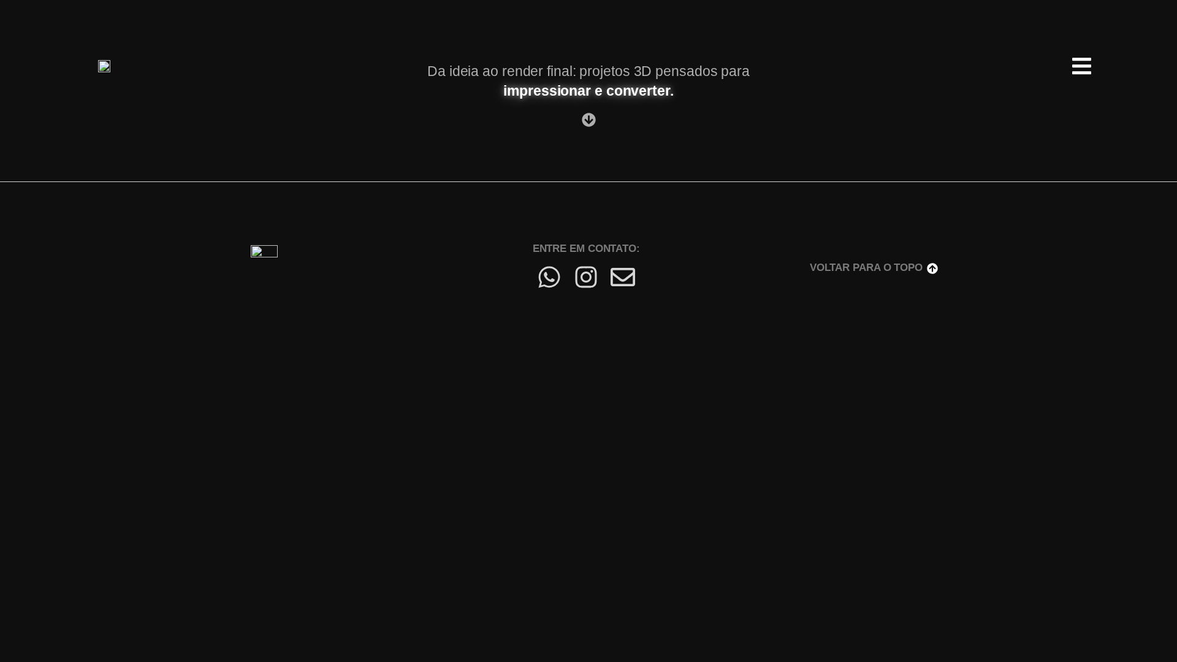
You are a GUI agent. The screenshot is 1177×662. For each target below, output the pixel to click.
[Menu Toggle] (1081, 66)
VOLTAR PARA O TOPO (866, 267)
